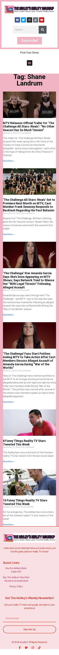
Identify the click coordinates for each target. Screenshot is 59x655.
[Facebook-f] (19, 647)
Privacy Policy (16, 586)
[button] (29, 63)
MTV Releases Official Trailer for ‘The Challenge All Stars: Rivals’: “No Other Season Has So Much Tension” (28, 126)
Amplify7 (24, 642)
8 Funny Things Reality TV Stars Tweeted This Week (24, 442)
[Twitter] (23, 20)
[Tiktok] (35, 20)
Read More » (8, 161)
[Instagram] (29, 20)
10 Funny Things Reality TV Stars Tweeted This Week (25, 502)
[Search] (43, 30)
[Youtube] (41, 20)
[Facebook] (17, 20)
